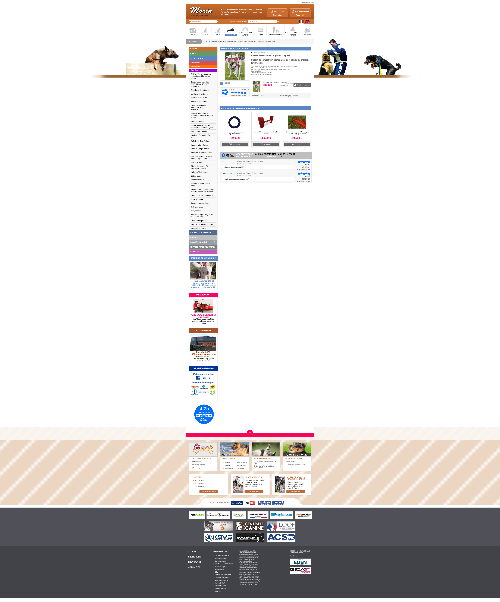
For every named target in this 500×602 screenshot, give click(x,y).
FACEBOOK (227, 83)
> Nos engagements (220, 580)
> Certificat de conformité (222, 575)
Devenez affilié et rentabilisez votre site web (264, 466)
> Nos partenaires (219, 585)
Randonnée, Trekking (199, 131)
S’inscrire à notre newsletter (296, 465)
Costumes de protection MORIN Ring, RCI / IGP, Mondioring (200, 84)
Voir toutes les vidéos (209, 491)
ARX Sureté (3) (199, 480)
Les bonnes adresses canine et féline (265, 462)
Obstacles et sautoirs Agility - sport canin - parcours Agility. (202, 126)
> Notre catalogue (219, 561)
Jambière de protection (199, 94)
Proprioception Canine (199, 145)
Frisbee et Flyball (197, 180)
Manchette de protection (200, 90)
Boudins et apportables (199, 98)
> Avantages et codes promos (223, 564)
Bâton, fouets (196, 176)
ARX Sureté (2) (199, 483)
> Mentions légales (220, 566)
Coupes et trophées (198, 221)
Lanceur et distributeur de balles (200, 185)
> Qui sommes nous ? (221, 555)
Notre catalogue (242, 462)
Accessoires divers (198, 228)
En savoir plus (253, 491)
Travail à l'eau (196, 162)
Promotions (195, 63)
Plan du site (293, 556)
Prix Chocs (195, 70)
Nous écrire (291, 461)
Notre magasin (198, 468)
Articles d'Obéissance (199, 172)
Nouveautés (195, 66)
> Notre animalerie (220, 558)
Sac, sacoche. (196, 211)
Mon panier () (302, 11)
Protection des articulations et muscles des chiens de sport (202, 191)
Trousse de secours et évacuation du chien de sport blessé (202, 116)
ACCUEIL (193, 35)
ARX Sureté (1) (199, 486)
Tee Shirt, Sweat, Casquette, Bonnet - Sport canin (202, 158)
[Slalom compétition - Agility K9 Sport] (234, 66)
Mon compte (279, 11)
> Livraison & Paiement (221, 577)
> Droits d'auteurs (219, 588)
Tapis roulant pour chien (200, 149)
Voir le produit (234, 144)
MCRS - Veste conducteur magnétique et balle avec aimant (201, 76)
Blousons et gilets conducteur (202, 153)
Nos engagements (199, 465)
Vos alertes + (229, 468)
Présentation (197, 461)
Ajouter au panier (303, 85)
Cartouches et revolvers (200, 203)
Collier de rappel (197, 207)
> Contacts (217, 591)
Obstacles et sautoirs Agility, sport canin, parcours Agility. (235, 41)
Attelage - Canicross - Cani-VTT (201, 136)
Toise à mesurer (197, 199)
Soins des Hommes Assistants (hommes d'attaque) (199, 108)
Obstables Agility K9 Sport (266, 41)
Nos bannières (241, 465)
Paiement (227, 465)
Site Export (240, 468)
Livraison (227, 462)
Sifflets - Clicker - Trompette (202, 195)
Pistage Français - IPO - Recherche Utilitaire (200, 167)
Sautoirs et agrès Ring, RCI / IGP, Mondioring (202, 216)
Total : (300, 15)
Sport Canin (209, 41)
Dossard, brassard (198, 122)
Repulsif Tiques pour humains (202, 224)
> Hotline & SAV (219, 583)
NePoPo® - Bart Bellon (200, 141)
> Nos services (218, 569)
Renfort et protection (199, 102)
